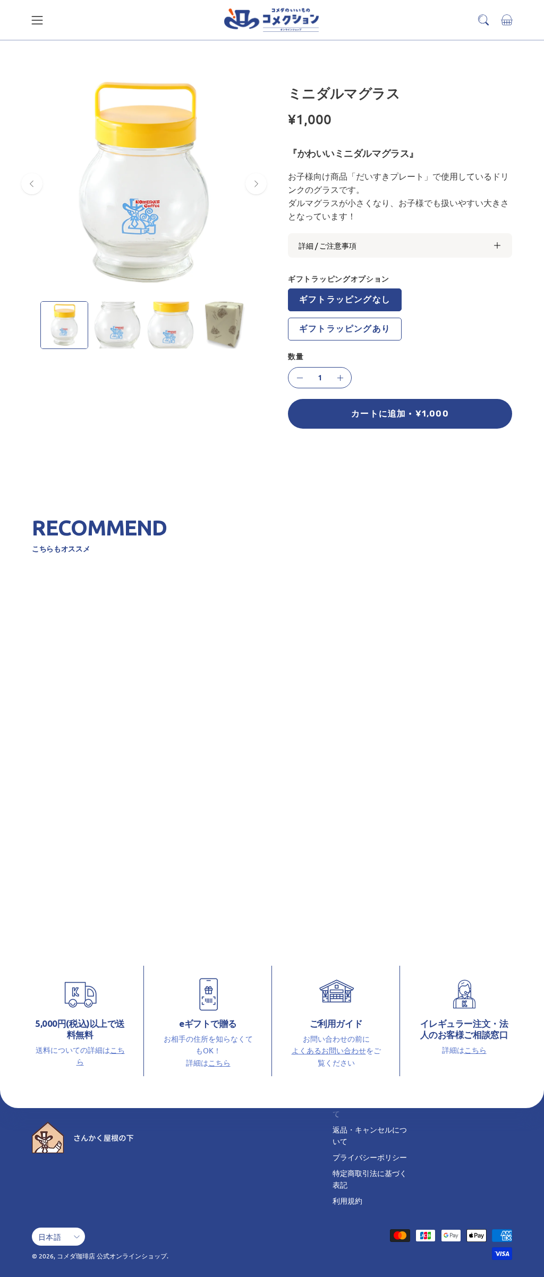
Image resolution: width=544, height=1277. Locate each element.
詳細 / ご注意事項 (327, 245)
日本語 (49, 1236)
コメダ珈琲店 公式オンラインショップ (112, 1256)
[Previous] (31, 183)
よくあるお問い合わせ (329, 1050)
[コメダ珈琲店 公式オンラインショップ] (272, 20)
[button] (483, 20)
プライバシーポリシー (370, 1157)
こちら (219, 1062)
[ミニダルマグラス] (64, 325)
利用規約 (347, 1200)
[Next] (256, 183)
